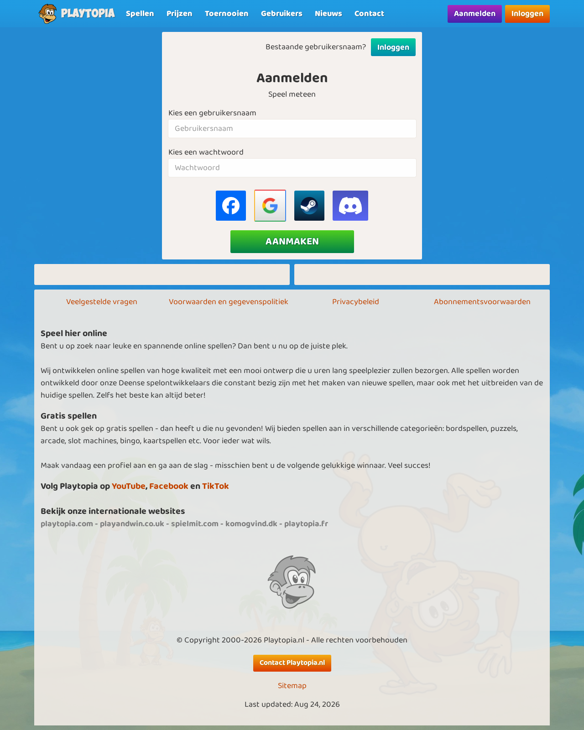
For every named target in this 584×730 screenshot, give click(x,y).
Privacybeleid (355, 301)
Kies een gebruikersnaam (212, 113)
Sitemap (292, 686)
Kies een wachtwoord (206, 152)
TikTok (215, 486)
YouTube (129, 486)
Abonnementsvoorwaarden (482, 301)
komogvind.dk (251, 524)
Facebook (168, 486)
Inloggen (527, 13)
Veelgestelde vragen (101, 301)
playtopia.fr (306, 524)
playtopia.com (67, 524)
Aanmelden (474, 13)
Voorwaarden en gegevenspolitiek (228, 301)
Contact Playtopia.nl (292, 662)
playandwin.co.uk (132, 524)
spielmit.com (195, 524)
